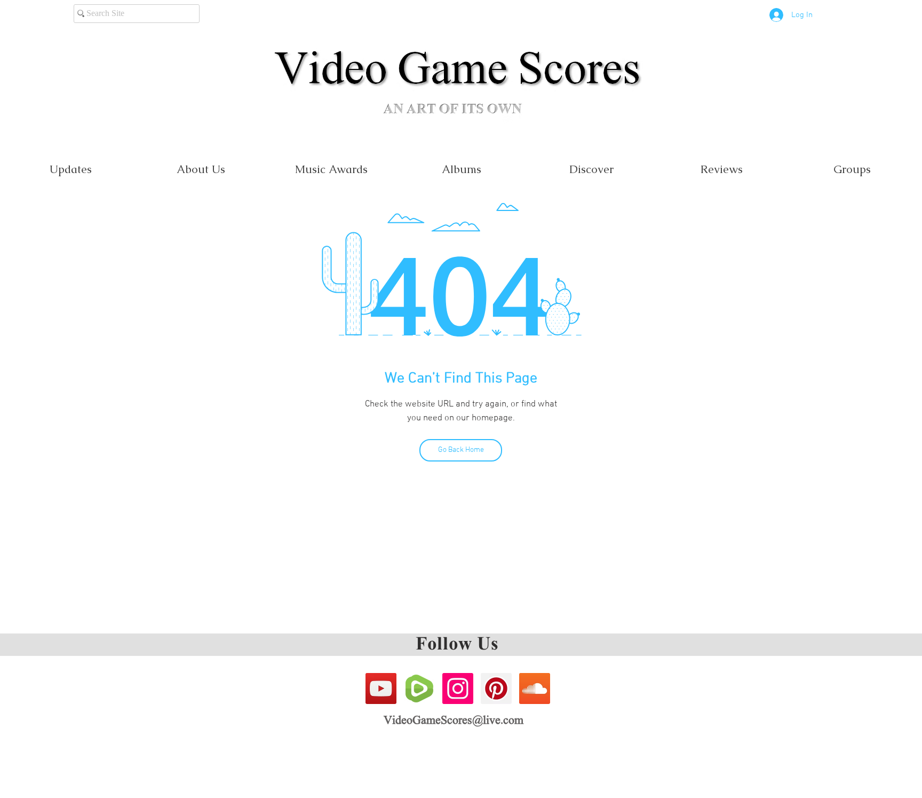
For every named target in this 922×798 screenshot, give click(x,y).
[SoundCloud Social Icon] (534, 688)
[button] (331, 169)
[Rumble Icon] (419, 688)
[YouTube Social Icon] (380, 688)
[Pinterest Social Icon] (496, 688)
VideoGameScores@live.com (453, 721)
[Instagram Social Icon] (457, 688)
